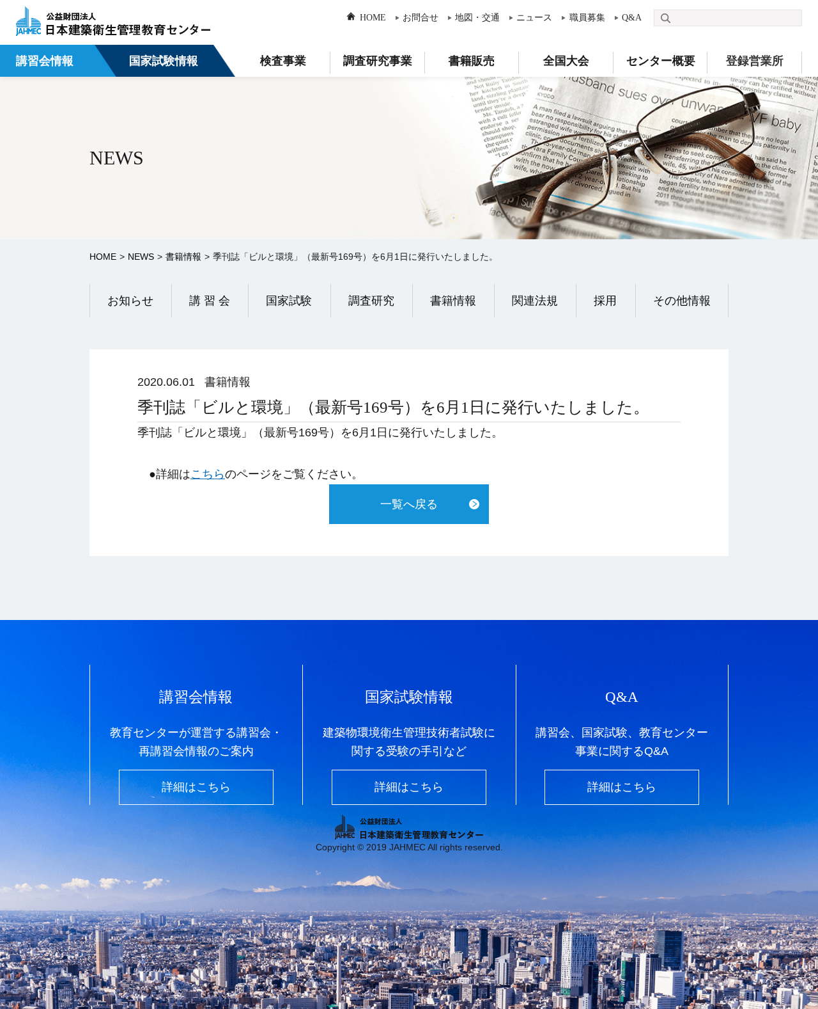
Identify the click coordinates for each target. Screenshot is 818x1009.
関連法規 (535, 300)
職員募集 (587, 17)
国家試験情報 (163, 60)
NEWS (141, 256)
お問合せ (420, 17)
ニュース (534, 17)
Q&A (632, 17)
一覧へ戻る (409, 504)
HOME (373, 17)
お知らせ (130, 300)
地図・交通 (477, 17)
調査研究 (371, 300)
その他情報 (682, 300)
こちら (207, 474)
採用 (605, 300)
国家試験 (289, 300)
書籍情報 (183, 256)
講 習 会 (209, 300)
